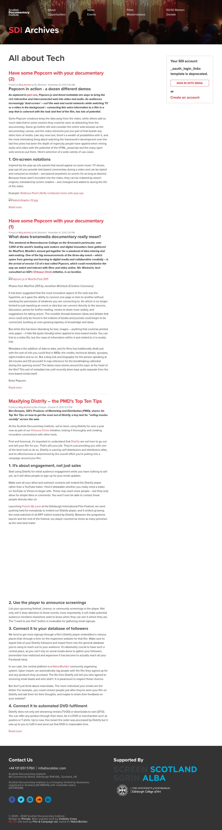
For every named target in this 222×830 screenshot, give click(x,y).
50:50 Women (175, 10)
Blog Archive (25, 84)
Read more (15, 207)
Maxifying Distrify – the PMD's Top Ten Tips (55, 401)
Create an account (184, 97)
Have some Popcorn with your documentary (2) (56, 75)
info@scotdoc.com (52, 768)
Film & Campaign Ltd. (45, 822)
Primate (26, 819)
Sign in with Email (190, 83)
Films (130, 10)
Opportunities (57, 14)
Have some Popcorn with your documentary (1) (56, 223)
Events (91, 14)
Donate (171, 14)
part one (32, 95)
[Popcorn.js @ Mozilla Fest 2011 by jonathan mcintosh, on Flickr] (28, 279)
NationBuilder (60, 666)
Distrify (75, 441)
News (91, 10)
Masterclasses (136, 14)
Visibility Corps (68, 819)
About (52, 10)
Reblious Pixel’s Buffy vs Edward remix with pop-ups (51, 193)
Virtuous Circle (42, 272)
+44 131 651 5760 (22, 768)
